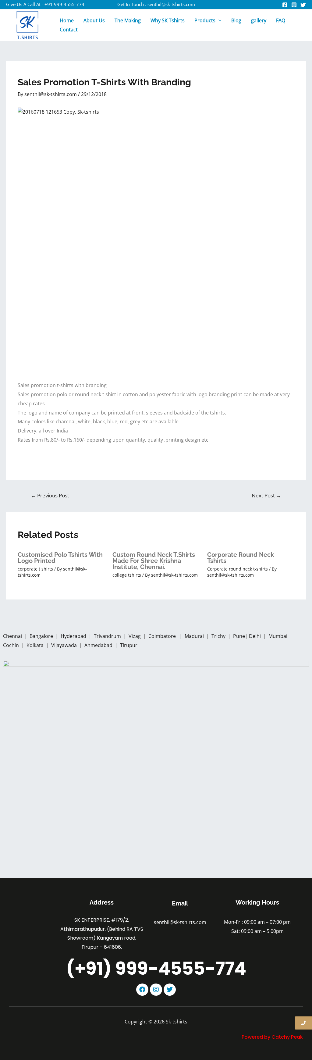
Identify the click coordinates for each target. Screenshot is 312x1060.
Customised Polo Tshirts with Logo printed (60, 557)
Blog (236, 20)
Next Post (266, 495)
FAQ (280, 20)
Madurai (195, 636)
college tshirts (126, 575)
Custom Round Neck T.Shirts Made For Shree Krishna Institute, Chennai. (153, 561)
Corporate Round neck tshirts (240, 557)
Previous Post (50, 495)
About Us (94, 20)
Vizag (135, 636)
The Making (128, 20)
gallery (258, 20)
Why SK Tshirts (168, 20)
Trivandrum (108, 636)
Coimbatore (163, 636)
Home (67, 20)
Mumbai (278, 636)
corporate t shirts (35, 569)
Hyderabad (74, 636)
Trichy (219, 636)
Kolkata (36, 645)
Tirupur (128, 645)
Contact (69, 29)
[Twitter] (303, 5)
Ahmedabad (99, 645)
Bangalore (41, 636)
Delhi (255, 636)
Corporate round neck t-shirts (237, 569)
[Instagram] (294, 5)
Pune (239, 636)
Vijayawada (64, 645)
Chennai (12, 636)
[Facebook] (285, 5)
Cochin (11, 645)
